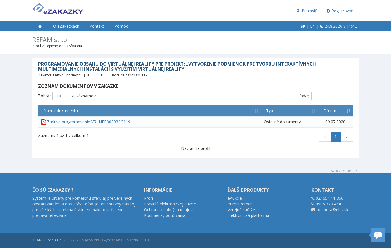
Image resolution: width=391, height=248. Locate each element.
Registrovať (342, 10)
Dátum (329, 110)
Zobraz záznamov (67, 95)
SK (303, 26)
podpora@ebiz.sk (332, 209)
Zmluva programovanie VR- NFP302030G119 (88, 121)
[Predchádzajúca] (325, 137)
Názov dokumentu (61, 110)
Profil (149, 198)
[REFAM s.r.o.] (57, 7)
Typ (269, 110)
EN (312, 26)
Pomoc (121, 26)
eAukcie (235, 198)
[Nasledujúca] (346, 137)
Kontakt (97, 26)
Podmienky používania (164, 215)
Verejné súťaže (241, 209)
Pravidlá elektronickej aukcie (170, 204)
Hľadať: (303, 95)
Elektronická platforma (248, 215)
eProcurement (241, 204)
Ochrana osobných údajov (168, 209)
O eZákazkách (66, 26)
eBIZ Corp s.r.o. (49, 240)
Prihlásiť (308, 10)
